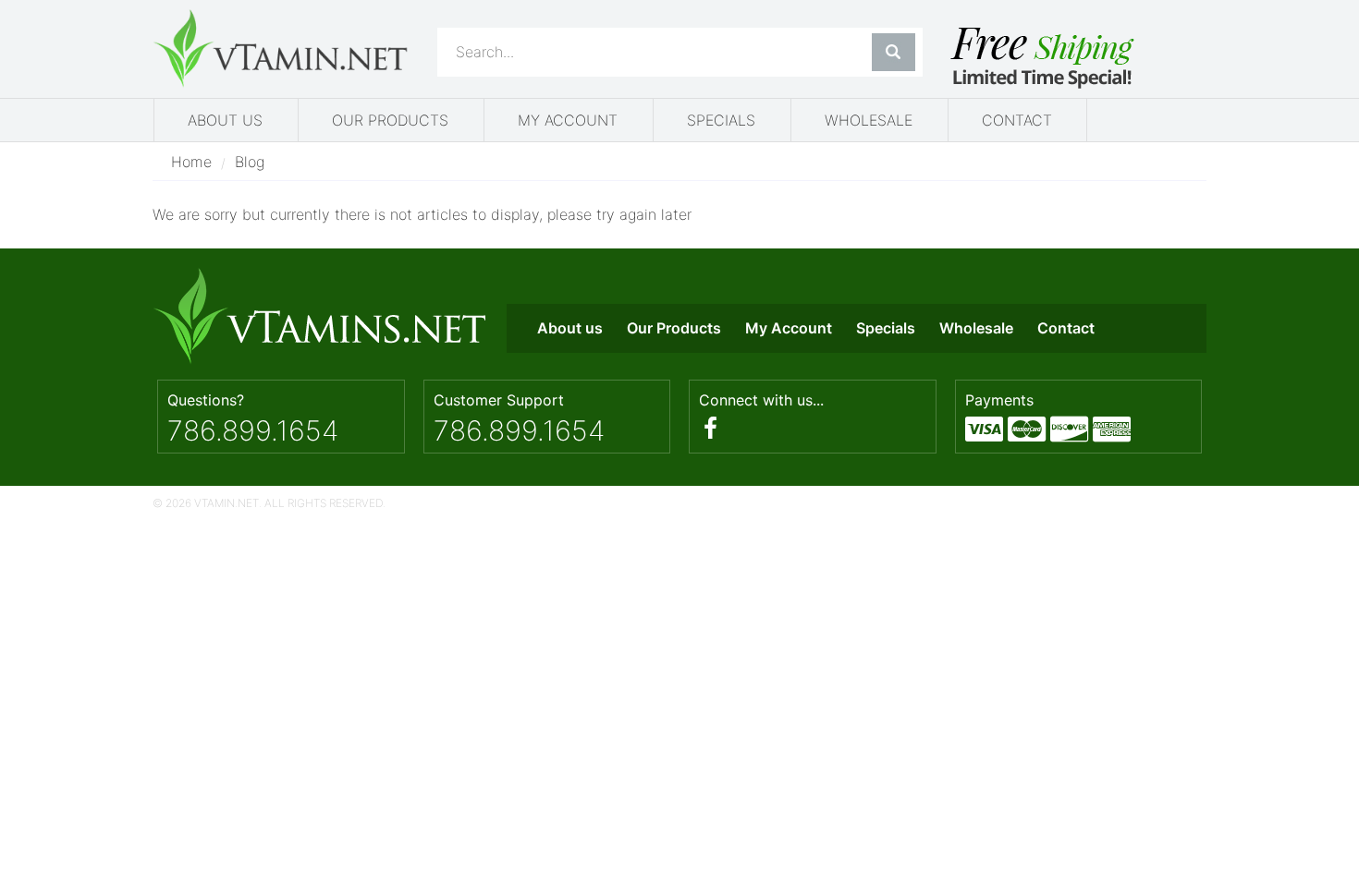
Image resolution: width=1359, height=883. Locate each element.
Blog (249, 161)
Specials (721, 120)
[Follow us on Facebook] (710, 428)
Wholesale (868, 120)
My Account (568, 120)
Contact (1017, 120)
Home (191, 161)
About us (225, 120)
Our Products (390, 120)
